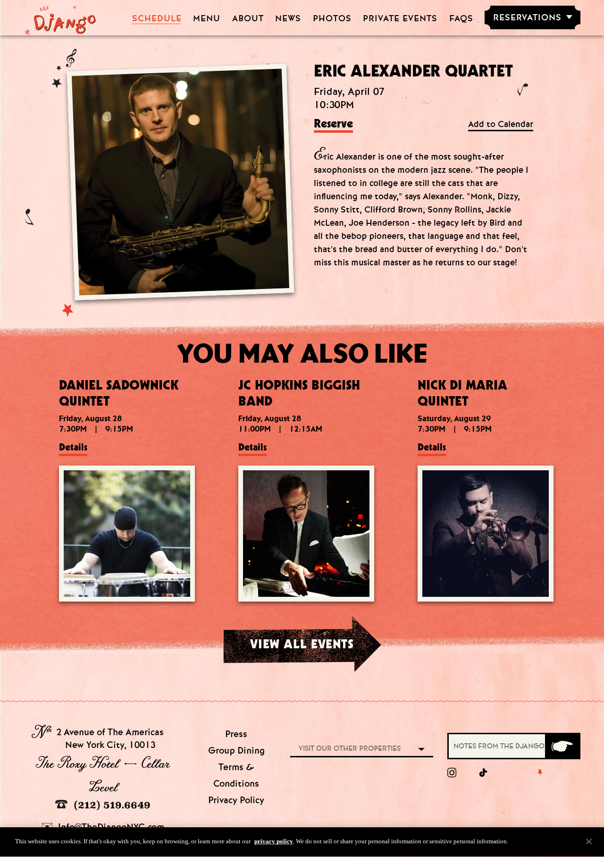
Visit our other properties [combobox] (350, 748)
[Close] (589, 841)
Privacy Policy (236, 800)
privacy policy (273, 841)
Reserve (333, 124)
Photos (332, 18)
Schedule (157, 18)
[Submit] (562, 746)
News (288, 18)
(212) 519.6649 (111, 805)
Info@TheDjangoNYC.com (110, 827)
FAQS (461, 18)
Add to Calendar (500, 124)
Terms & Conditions (236, 775)
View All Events (301, 643)
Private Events (400, 18)
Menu (206, 18)
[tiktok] (483, 773)
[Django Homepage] (60, 17)
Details (73, 447)
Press (236, 734)
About (248, 18)
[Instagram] (451, 773)
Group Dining (236, 750)
